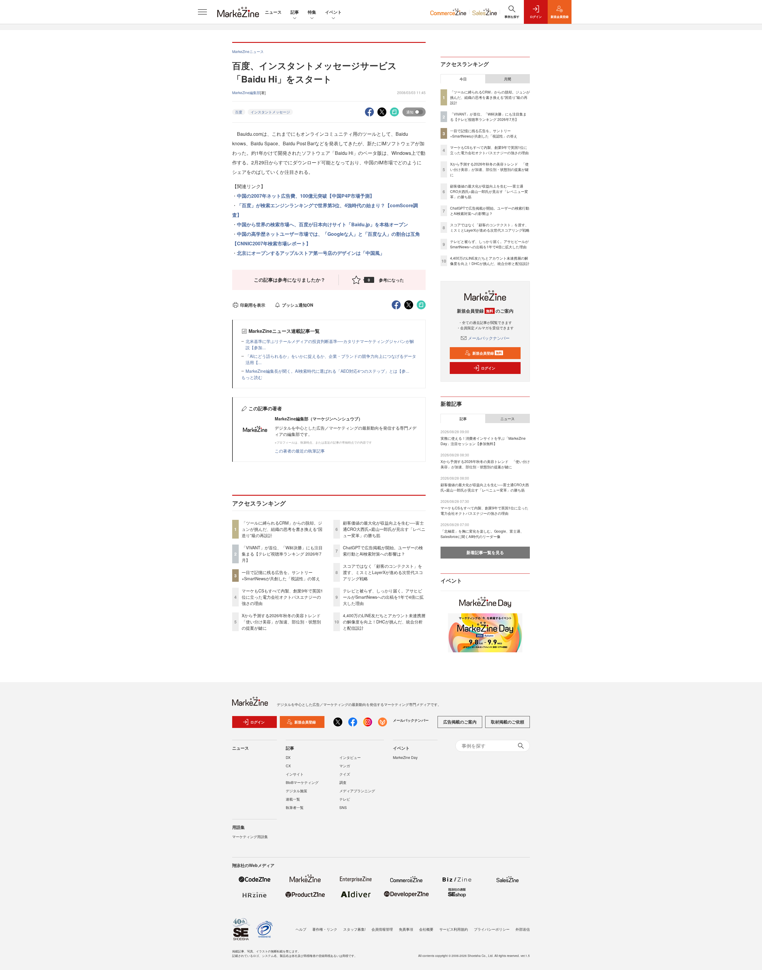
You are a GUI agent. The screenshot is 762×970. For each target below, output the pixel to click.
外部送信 (523, 929)
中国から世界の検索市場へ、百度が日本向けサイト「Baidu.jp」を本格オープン (322, 224)
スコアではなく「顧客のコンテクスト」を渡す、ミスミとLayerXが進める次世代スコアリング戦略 (383, 572)
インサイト (295, 773)
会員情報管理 (382, 929)
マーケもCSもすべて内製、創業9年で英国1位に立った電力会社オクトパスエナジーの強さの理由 (282, 597)
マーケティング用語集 (250, 836)
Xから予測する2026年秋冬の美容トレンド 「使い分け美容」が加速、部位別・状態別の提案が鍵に (283, 621)
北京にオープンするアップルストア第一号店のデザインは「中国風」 (311, 252)
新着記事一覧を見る (485, 552)
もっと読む (251, 377)
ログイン (488, 368)
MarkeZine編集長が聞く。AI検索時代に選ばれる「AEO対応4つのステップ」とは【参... (327, 371)
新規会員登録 (487, 353)
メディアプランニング (357, 790)
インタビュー (350, 757)
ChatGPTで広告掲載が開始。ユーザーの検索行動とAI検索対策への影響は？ (383, 551)
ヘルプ (301, 929)
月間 (507, 79)
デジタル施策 (296, 790)
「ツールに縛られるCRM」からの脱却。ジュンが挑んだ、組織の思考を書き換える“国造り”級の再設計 (282, 529)
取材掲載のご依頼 (507, 722)
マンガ (344, 765)
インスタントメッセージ (270, 111)
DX (288, 757)
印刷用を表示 (252, 305)
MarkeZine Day (405, 757)
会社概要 (426, 929)
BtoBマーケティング (302, 782)
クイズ (344, 773)
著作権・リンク (324, 929)
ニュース (273, 12)
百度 (238, 111)
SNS (343, 807)
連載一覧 (293, 798)
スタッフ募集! (354, 929)
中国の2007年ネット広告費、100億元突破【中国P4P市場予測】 (305, 195)
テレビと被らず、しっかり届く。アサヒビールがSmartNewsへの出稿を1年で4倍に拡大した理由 (383, 597)
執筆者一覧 (295, 807)
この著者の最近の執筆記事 (300, 451)
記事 (295, 12)
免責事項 (406, 929)
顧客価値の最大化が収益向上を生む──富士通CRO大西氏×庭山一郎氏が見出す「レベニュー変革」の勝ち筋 (384, 529)
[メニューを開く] (202, 12)
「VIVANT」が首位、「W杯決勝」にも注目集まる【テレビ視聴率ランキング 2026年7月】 (282, 554)
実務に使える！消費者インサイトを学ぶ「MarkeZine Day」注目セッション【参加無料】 (483, 441)
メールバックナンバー (489, 338)
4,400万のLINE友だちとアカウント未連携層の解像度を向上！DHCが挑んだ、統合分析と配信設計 (384, 621)
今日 (463, 79)
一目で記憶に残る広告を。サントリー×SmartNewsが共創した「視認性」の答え (281, 575)
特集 (312, 12)
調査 (342, 782)
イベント (333, 12)
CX (288, 765)
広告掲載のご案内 (460, 722)
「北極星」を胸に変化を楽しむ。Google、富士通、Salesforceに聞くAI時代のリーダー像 (482, 533)
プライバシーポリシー (492, 929)
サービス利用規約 (453, 929)
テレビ (344, 798)
